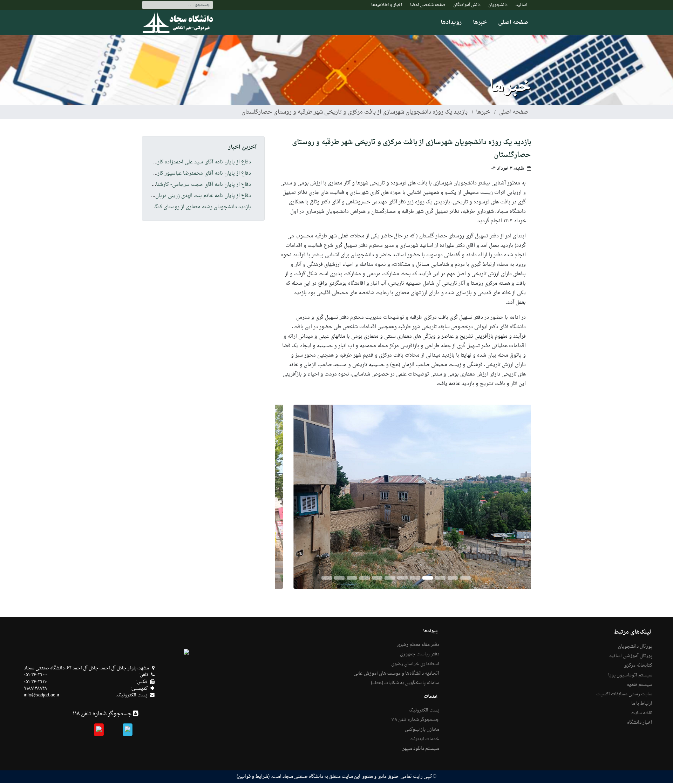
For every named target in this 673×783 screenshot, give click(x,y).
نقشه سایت (641, 713)
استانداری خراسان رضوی (415, 664)
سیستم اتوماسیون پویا (630, 675)
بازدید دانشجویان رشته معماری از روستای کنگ (202, 207)
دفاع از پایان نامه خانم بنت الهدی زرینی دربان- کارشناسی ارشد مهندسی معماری (168, 196)
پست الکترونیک (424, 710)
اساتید (521, 5)
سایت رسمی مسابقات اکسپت (624, 694)
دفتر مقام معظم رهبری (418, 645)
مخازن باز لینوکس (422, 729)
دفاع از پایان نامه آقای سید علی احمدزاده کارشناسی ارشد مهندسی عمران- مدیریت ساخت (157, 162)
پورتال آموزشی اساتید (630, 656)
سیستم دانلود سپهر (420, 748)
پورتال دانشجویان (635, 646)
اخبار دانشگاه (639, 722)
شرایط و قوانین (253, 776)
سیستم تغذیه (639, 685)
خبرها (480, 22)
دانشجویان (498, 5)
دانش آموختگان (467, 5)
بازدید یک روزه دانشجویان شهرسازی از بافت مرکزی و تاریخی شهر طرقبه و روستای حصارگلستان (355, 112)
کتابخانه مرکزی (638, 665)
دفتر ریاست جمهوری (419, 654)
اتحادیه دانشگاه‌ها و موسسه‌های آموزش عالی (396, 673)
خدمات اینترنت (424, 739)
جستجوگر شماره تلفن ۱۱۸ (415, 720)
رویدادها (451, 22)
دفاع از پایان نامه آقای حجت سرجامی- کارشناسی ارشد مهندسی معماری (176, 184)
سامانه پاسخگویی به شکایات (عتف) (405, 683)
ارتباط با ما (641, 704)
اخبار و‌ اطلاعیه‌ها (386, 5)
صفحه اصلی (513, 22)
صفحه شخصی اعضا (428, 5)
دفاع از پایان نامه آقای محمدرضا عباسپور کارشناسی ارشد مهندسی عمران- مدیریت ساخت (157, 173)
